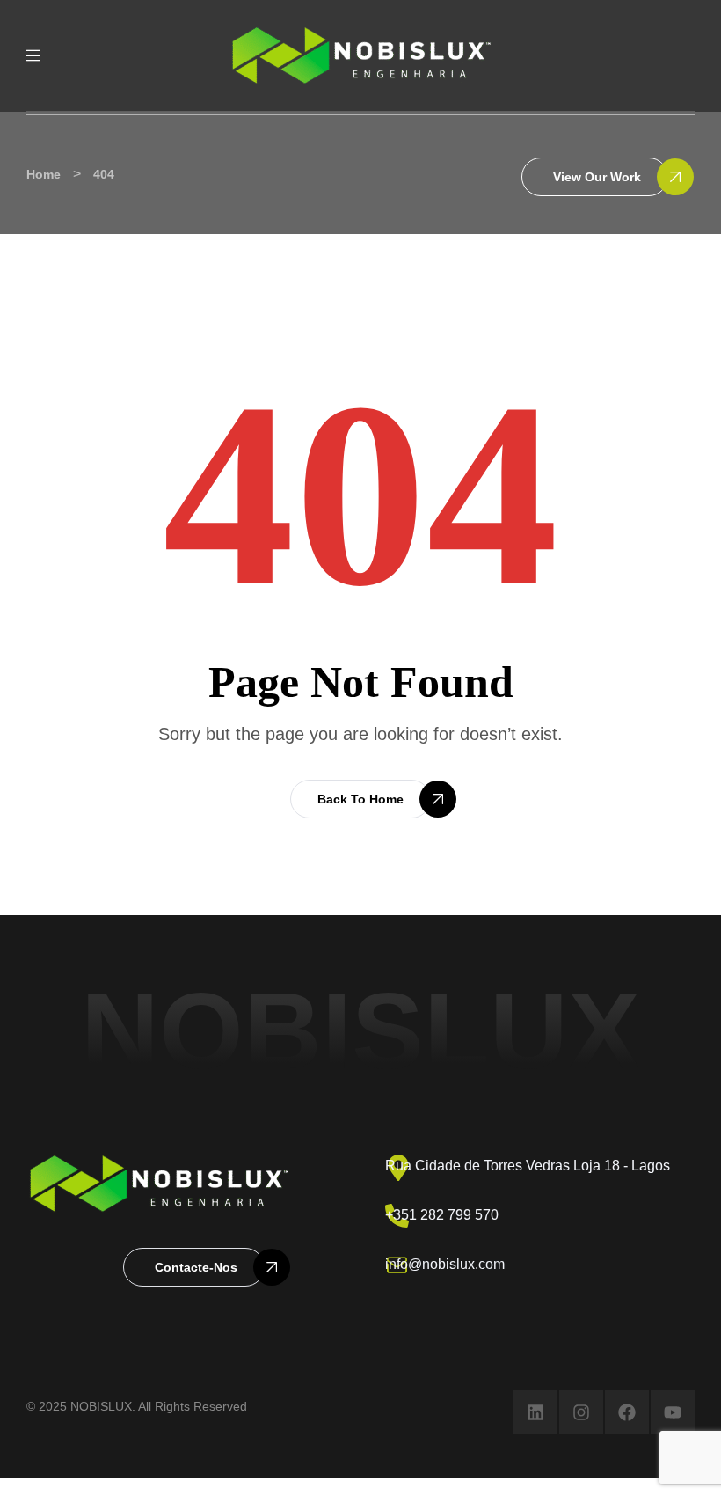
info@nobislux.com (445, 1264)
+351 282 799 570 (442, 1214)
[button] (594, 177)
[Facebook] (627, 1412)
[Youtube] (673, 1412)
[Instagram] (581, 1412)
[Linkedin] (535, 1412)
